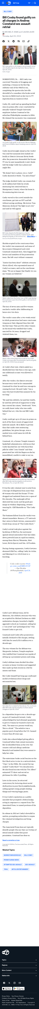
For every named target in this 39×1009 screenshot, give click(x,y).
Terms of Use (5, 1000)
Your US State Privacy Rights (26, 998)
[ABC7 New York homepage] (8, 3)
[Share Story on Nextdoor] (18, 41)
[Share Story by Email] (23, 41)
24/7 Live (16, 3)
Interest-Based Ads (16, 1000)
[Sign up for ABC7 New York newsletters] (20, 983)
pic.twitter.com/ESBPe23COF (20, 566)
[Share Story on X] (8, 41)
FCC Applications (21, 1002)
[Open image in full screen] (34, 215)
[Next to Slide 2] (34, 222)
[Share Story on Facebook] (3, 41)
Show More (31, 236)
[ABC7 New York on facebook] (4, 983)
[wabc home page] (5, 952)
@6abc (28, 564)
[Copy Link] (28, 41)
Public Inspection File (8, 1002)
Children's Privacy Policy (9, 998)
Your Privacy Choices (18, 996)
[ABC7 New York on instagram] (14, 983)
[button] (3, 3)
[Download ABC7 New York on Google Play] (19, 988)
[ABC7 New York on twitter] (9, 983)
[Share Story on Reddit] (13, 41)
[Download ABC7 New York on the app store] (7, 988)
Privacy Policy (6, 996)
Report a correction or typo (11, 840)
